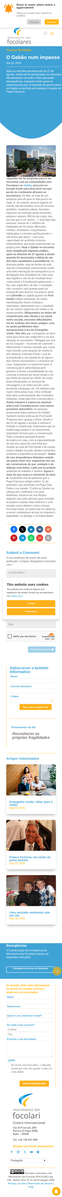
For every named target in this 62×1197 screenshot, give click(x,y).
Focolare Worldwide (18, 50)
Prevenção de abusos (40, 1183)
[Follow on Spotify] (38, 1152)
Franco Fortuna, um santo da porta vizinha (29, 859)
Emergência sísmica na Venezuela (30, 968)
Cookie (22, 1183)
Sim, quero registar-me (35, 707)
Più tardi (34, 22)
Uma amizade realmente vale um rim (29, 914)
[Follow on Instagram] (18, 1152)
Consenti (52, 22)
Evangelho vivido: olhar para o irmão (31, 803)
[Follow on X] (24, 1152)
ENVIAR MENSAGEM (34, 1083)
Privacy (12, 1183)
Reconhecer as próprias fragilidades (31, 736)
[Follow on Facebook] (11, 1152)
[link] (13, 529)
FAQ (31, 1187)
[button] (57, 971)
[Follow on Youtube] (31, 1152)
